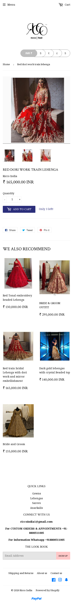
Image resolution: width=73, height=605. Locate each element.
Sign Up (63, 555)
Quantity (8, 193)
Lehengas (36, 498)
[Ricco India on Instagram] (60, 580)
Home (6, 64)
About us (42, 573)
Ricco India (26, 590)
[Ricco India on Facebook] (54, 580)
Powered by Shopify (47, 590)
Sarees (36, 503)
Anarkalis (36, 507)
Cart (67, 4)
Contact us (56, 573)
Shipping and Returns (20, 573)
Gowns (36, 493)
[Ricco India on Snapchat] (66, 580)
